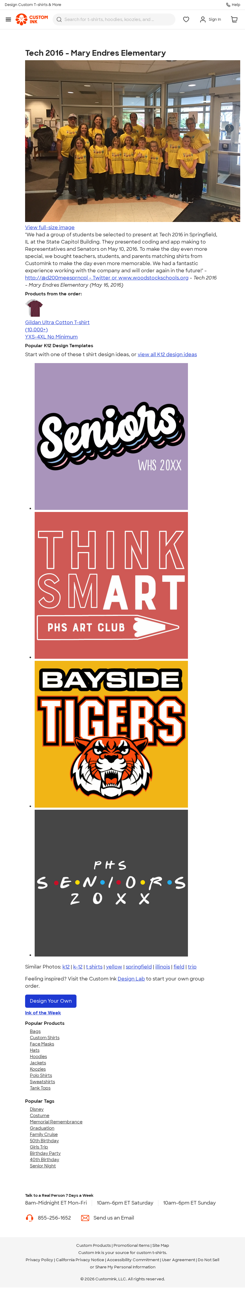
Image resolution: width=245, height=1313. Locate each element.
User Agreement (178, 1259)
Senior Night (43, 1166)
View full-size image (50, 227)
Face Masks (42, 1044)
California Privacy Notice (80, 1259)
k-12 (77, 967)
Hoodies (38, 1056)
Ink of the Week (43, 1013)
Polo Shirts (41, 1075)
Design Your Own (51, 1001)
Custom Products (93, 1245)
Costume (39, 1115)
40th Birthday (44, 1159)
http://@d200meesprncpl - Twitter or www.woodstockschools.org (107, 278)
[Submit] (59, 19)
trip (192, 967)
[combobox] (114, 19)
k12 (66, 967)
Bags (35, 1031)
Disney (37, 1109)
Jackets (38, 1063)
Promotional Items (132, 1245)
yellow (114, 967)
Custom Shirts (44, 1037)
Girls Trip (39, 1147)
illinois (162, 967)
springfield (139, 967)
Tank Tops (40, 1088)
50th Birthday (44, 1140)
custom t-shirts (151, 1252)
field (179, 967)
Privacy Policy (39, 1259)
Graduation (42, 1128)
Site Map (160, 1245)
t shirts (94, 967)
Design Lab (131, 979)
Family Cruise (44, 1134)
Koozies (38, 1069)
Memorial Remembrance (56, 1122)
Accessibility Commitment (133, 1259)
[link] (32, 19)
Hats (34, 1050)
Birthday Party (45, 1153)
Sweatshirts (42, 1081)
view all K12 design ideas (167, 354)
